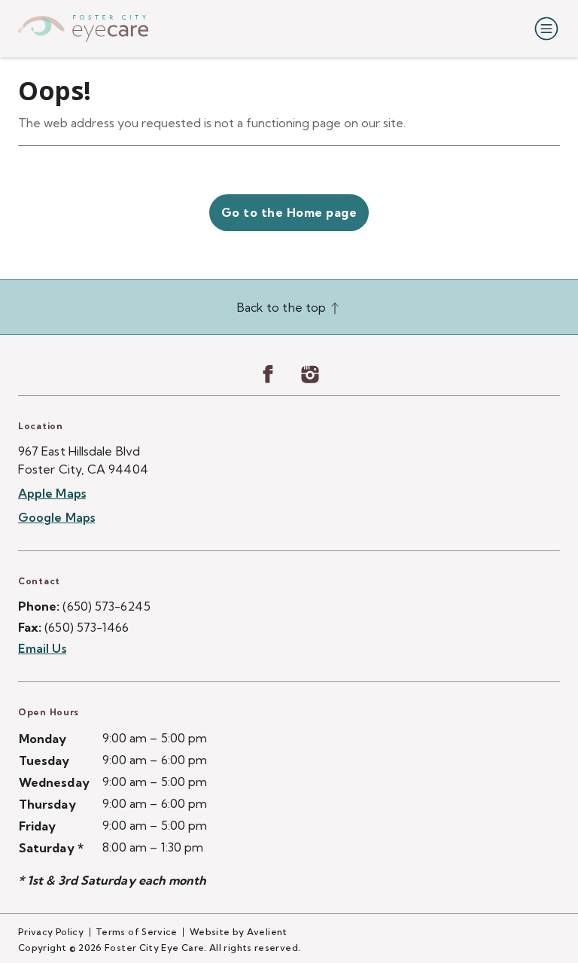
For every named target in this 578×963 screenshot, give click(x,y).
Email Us (42, 648)
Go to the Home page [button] (289, 212)
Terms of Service (137, 931)
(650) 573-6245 (106, 606)
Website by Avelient (238, 931)
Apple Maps (52, 493)
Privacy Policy (51, 931)
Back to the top (283, 307)
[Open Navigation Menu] (543, 28)
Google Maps (56, 517)
